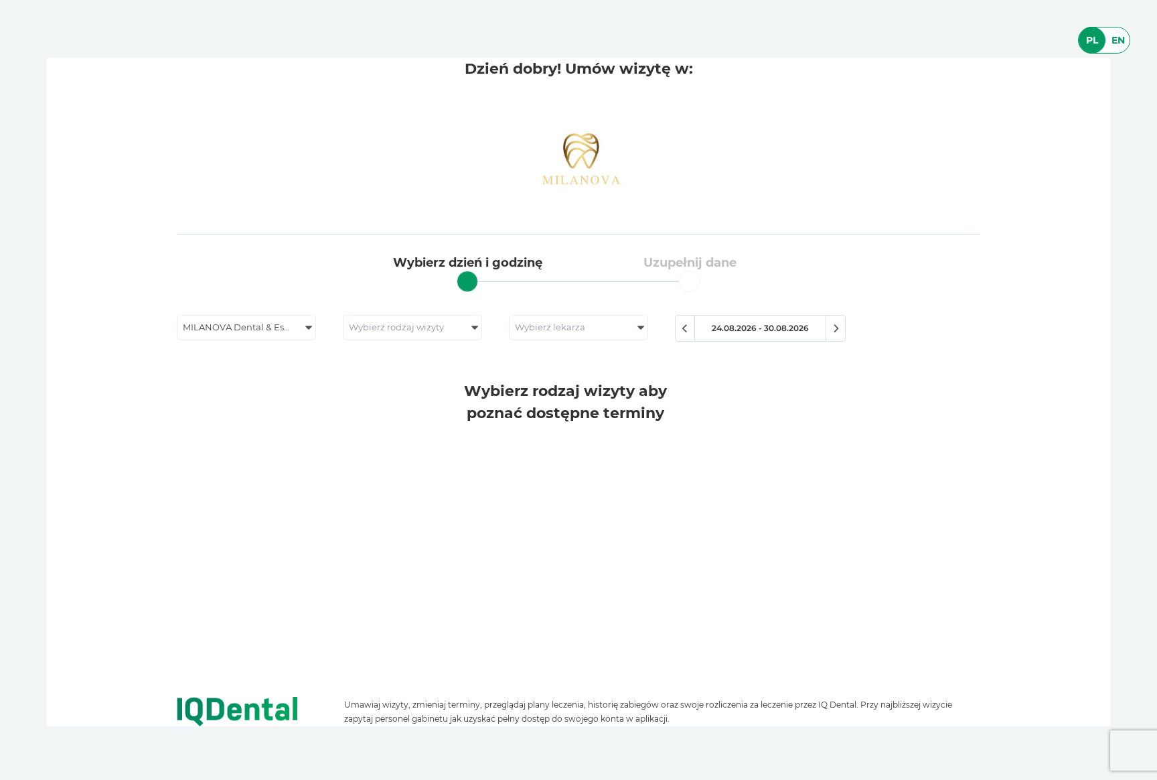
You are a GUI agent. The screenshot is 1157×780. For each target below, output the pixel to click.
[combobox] (246, 327)
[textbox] (412, 328)
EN (1118, 40)
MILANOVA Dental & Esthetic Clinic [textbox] (249, 327)
